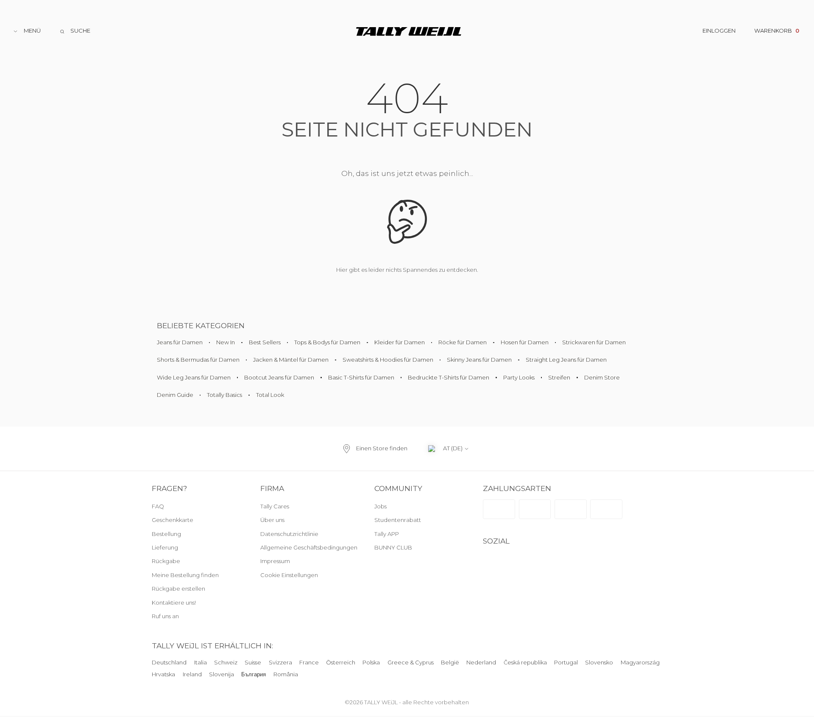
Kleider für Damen (399, 342)
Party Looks (519, 377)
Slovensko (599, 662)
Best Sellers (265, 342)
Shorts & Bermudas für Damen (198, 360)
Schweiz (225, 662)
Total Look (270, 395)
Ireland (192, 674)
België (450, 662)
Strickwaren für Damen (594, 342)
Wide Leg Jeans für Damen (194, 377)
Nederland (481, 662)
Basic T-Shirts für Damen (361, 377)
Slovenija (221, 674)
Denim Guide (175, 395)
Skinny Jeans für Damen (479, 360)
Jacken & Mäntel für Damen (291, 360)
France (309, 662)
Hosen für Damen (525, 342)
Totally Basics (224, 395)
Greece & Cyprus (410, 662)
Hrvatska (163, 674)
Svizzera (280, 662)
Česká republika (525, 662)
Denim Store (602, 377)
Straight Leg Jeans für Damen (566, 360)
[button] (307, 575)
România (285, 674)
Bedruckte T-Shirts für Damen (448, 377)
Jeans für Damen (180, 342)
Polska (371, 662)
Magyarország (640, 662)
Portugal (566, 662)
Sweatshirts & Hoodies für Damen (388, 360)
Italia (200, 662)
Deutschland (169, 662)
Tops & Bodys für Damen (327, 342)
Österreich (340, 662)
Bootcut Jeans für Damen (279, 377)
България (253, 674)
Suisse (253, 662)
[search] (74, 31)
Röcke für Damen (462, 342)
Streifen (559, 377)
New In (225, 342)
